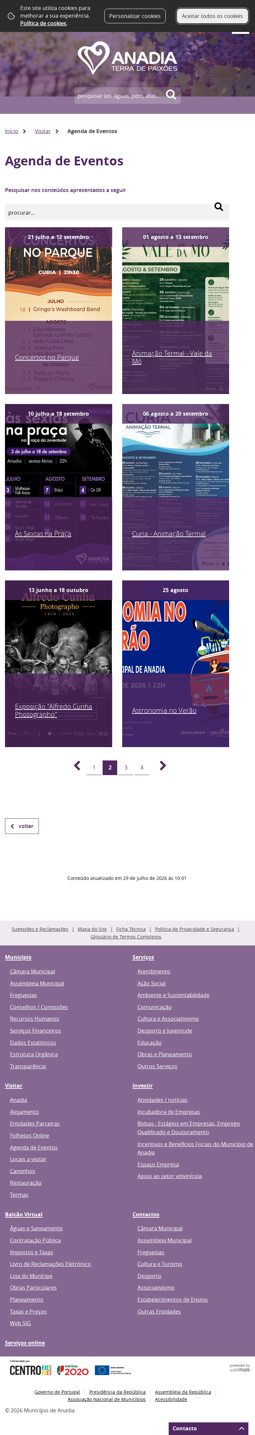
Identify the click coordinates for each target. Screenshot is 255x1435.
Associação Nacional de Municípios (107, 1399)
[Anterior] (73, 767)
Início (11, 131)
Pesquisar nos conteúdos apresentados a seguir (65, 190)
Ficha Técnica (131, 929)
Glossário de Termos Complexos (126, 936)
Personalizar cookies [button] (135, 16)
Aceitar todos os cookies (212, 16)
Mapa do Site (92, 929)
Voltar (26, 826)
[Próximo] (159, 767)
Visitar (43, 131)
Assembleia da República (183, 1392)
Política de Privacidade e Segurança (194, 929)
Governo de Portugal (57, 1392)
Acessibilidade (171, 1399)
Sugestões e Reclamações (40, 929)
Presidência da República (117, 1392)
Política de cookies (43, 23)
